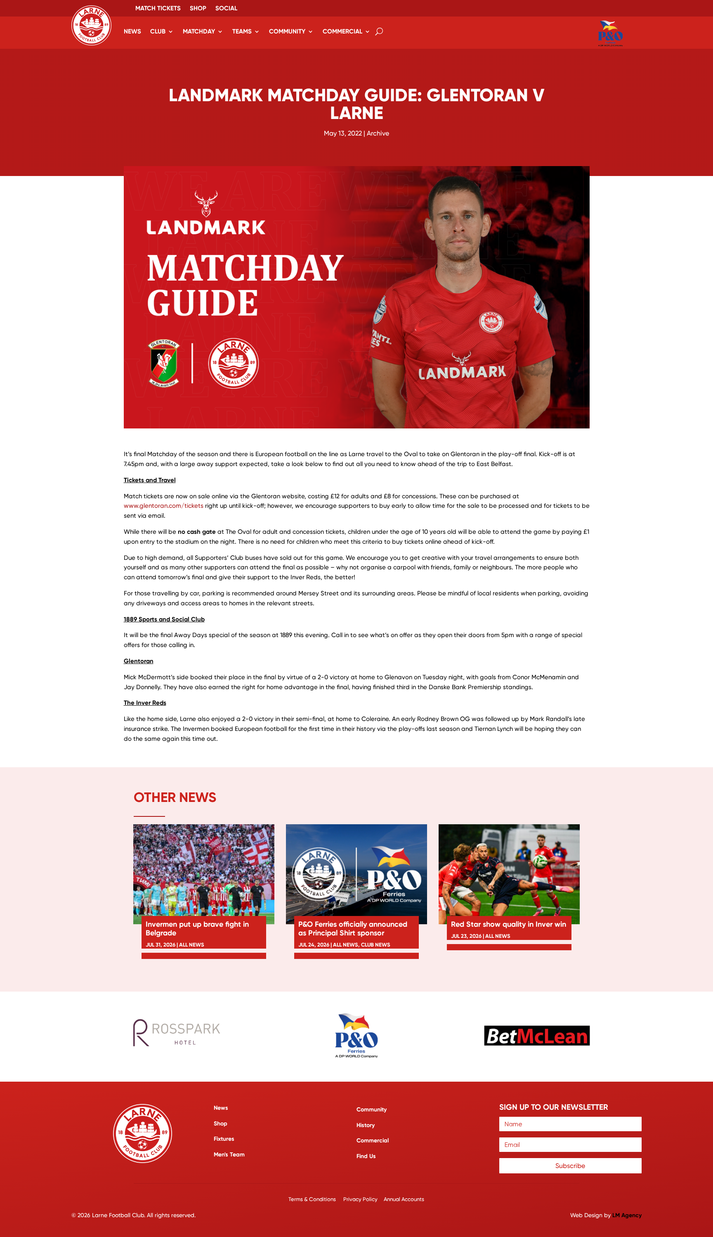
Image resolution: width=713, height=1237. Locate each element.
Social (226, 8)
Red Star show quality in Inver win (508, 924)
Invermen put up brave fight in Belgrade (197, 928)
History (365, 1125)
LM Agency (627, 1215)
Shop (198, 8)
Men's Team (229, 1154)
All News (191, 945)
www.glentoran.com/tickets (163, 505)
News (132, 31)
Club (157, 31)
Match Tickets (158, 8)
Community (287, 31)
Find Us (366, 1156)
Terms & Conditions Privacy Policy (333, 1199)
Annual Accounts (404, 1199)
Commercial (342, 31)
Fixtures (224, 1138)
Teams (242, 31)
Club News (375, 945)
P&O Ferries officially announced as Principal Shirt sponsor (352, 928)
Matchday (199, 31)
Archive (378, 133)
